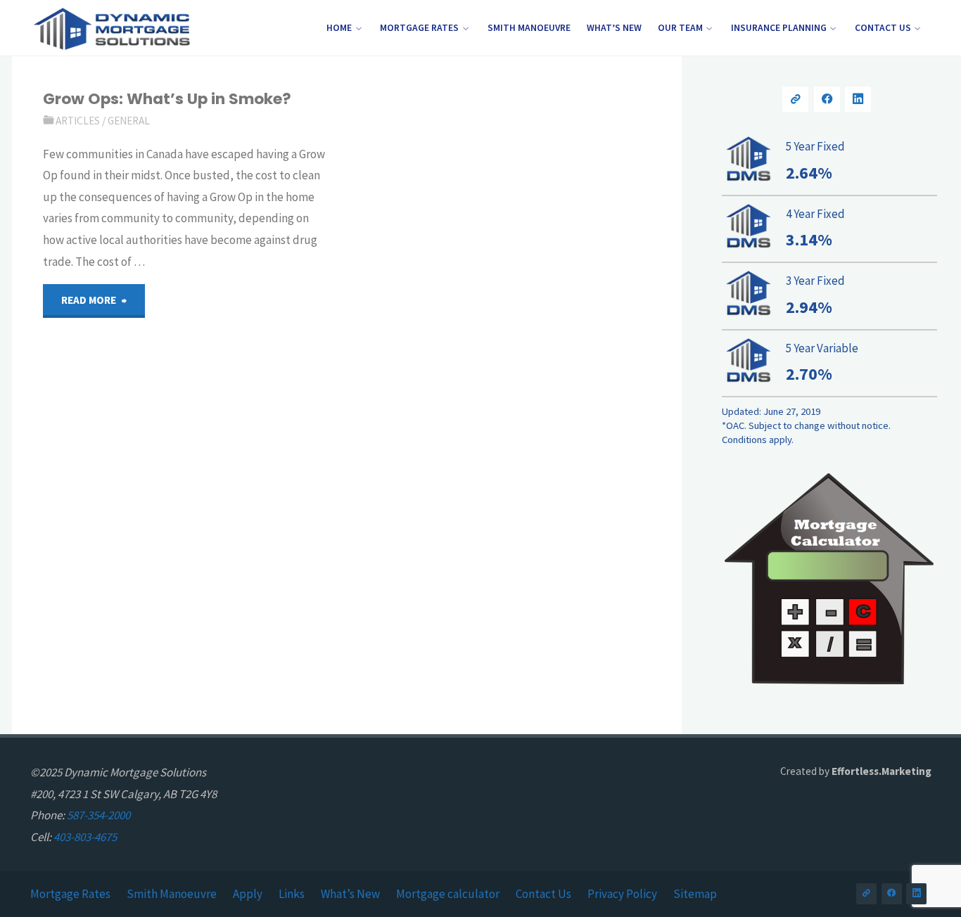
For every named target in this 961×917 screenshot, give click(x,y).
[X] (795, 99)
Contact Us (543, 894)
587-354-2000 (98, 815)
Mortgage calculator (447, 894)
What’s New (350, 894)
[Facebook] (827, 99)
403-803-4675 (85, 837)
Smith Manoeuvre (172, 894)
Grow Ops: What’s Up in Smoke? (167, 99)
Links (292, 894)
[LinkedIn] (858, 99)
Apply (247, 894)
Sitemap (695, 894)
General (129, 120)
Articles (78, 120)
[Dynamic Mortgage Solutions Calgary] (111, 28)
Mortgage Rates (70, 894)
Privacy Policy (622, 894)
